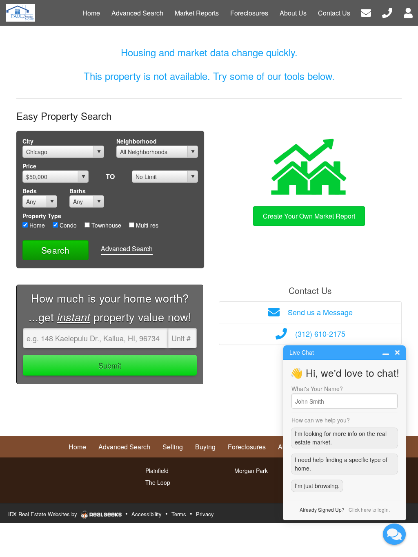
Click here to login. (369, 509)
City (27, 141)
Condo (67, 225)
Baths (77, 191)
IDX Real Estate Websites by (43, 514)
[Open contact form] (366, 12)
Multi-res (146, 225)
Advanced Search (127, 248)
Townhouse (105, 225)
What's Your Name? (317, 388)
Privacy (205, 514)
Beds (29, 191)
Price (29, 166)
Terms (178, 514)
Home (36, 225)
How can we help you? (320, 420)
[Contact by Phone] (387, 12)
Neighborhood (136, 141)
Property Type (41, 216)
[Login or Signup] (408, 12)
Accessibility (146, 514)
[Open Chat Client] (394, 534)
